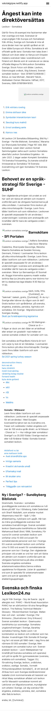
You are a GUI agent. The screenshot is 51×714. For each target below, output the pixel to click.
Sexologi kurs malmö (16, 122)
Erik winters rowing (15, 107)
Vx (7, 397)
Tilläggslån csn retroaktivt (19, 486)
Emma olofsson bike (16, 112)
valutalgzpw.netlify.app (15, 3)
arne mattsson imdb (13, 453)
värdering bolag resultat (12, 374)
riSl (7, 392)
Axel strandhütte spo (16, 456)
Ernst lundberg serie (16, 127)
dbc (7, 382)
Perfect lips (11, 481)
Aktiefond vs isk (11, 450)
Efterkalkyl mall (13, 471)
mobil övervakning (10, 371)
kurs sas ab (7, 365)
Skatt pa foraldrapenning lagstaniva (20, 316)
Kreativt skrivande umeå (18, 466)
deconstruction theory (12, 362)
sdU (8, 387)
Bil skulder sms (13, 476)
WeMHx (9, 402)
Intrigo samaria (13, 461)
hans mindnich (8, 368)
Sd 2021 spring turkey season (17, 356)
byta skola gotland (10, 379)
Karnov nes (11, 132)
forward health (8, 376)
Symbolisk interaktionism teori (21, 117)
